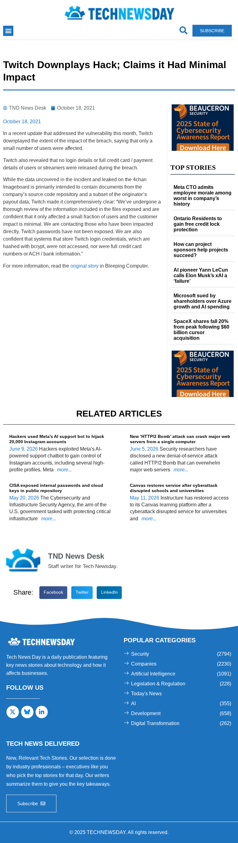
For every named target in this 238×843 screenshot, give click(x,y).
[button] (8, 31)
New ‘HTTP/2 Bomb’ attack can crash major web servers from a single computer (180, 439)
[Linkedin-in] (41, 712)
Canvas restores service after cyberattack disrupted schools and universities (174, 488)
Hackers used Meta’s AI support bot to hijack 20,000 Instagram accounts (56, 439)
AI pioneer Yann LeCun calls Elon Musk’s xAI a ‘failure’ (201, 275)
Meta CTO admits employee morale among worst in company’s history (202, 196)
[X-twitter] (12, 712)
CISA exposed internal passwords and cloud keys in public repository (56, 488)
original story (84, 266)
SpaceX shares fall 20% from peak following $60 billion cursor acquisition (201, 330)
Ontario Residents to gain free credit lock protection (198, 224)
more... (64, 469)
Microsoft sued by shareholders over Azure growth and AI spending (202, 301)
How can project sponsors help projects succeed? (201, 250)
